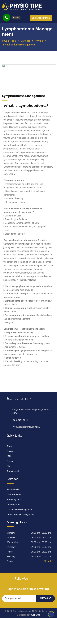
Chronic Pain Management (19, 509)
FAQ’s (9, 456)
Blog (9, 466)
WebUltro (35, 615)
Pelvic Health (13, 489)
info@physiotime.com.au (26, 426)
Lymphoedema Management (20, 514)
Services (11, 451)
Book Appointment (41, 18)
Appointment (13, 471)
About (9, 446)
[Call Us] (6, 18)
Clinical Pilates (14, 494)
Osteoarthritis (13, 504)
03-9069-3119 (20, 419)
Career (10, 461)
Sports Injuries (14, 499)
